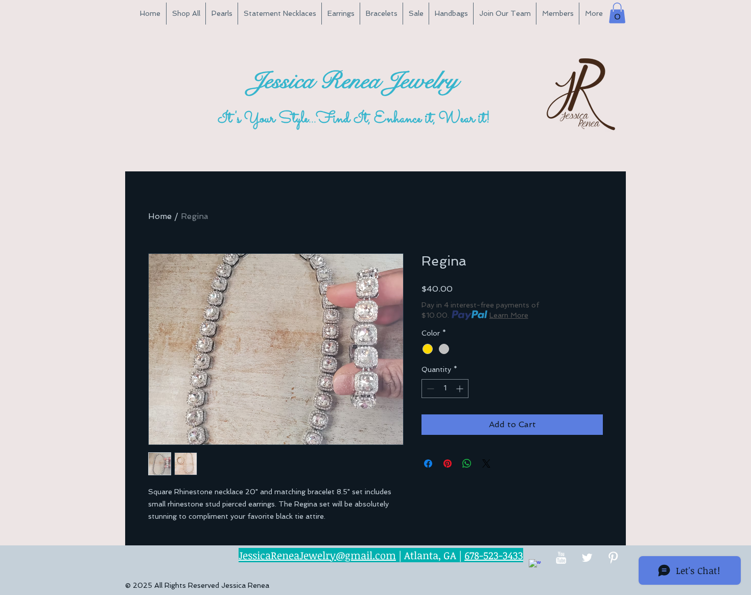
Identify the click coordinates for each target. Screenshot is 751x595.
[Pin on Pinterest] (447, 463)
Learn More (508, 315)
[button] (617, 13)
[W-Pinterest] (613, 558)
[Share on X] (486, 463)
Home (160, 216)
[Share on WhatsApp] (467, 463)
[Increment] (460, 389)
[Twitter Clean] (587, 558)
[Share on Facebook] (428, 463)
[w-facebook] (535, 565)
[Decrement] (429, 389)
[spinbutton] (445, 389)
